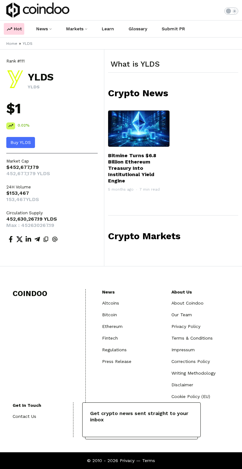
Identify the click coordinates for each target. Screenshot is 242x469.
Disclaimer (182, 384)
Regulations (114, 349)
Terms (148, 460)
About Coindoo (187, 303)
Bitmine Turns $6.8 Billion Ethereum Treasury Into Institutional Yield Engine (132, 168)
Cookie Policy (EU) (190, 396)
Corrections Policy (190, 361)
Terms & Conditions (192, 338)
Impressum (183, 349)
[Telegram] (37, 240)
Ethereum (112, 326)
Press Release (116, 361)
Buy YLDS (20, 142)
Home (11, 43)
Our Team (181, 314)
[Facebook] (10, 240)
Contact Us (24, 416)
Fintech (110, 338)
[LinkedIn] (28, 240)
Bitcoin (109, 314)
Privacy (127, 460)
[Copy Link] (46, 240)
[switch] (231, 11)
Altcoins (110, 303)
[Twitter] (19, 240)
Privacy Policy (185, 326)
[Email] (54, 240)
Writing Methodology (193, 373)
